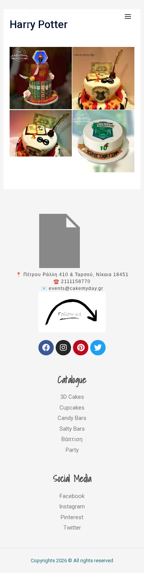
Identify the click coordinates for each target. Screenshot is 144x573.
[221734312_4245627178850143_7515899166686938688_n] (103, 141)
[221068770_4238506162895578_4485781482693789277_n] (41, 78)
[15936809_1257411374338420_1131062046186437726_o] (41, 133)
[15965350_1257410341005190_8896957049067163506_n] (103, 88)
